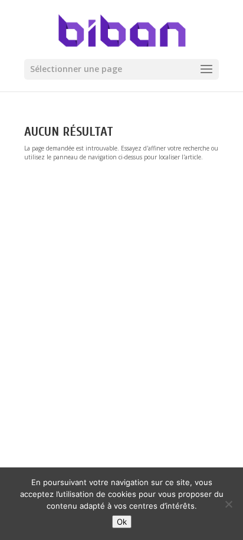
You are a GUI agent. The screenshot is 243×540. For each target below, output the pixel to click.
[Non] (228, 504)
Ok (122, 521)
